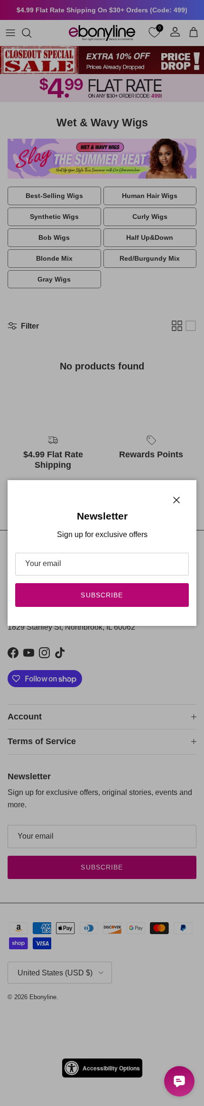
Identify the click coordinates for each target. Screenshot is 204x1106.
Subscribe (102, 595)
